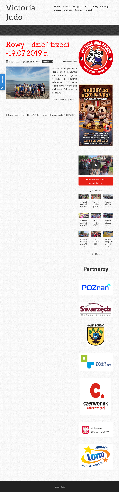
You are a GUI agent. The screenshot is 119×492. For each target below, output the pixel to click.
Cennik (78, 9)
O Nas (85, 6)
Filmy (57, 6)
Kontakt (89, 9)
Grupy (76, 6)
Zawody (68, 9)
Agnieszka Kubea (32, 61)
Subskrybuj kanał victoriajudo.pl (97, 181)
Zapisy (57, 9)
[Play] (96, 165)
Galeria (66, 6)
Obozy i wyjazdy (100, 6)
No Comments (71, 61)
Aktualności (48, 61)
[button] (27, 83)
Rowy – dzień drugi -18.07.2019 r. (23, 114)
